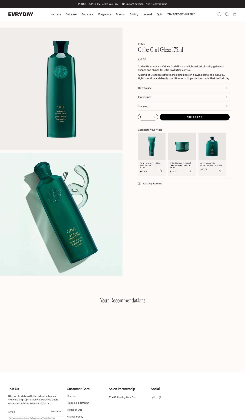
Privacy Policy (75, 416)
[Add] (160, 170)
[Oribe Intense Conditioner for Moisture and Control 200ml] (152, 146)
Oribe (141, 44)
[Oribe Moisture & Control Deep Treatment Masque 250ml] (182, 146)
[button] (56, 14)
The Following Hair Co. (122, 397)
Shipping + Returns (78, 402)
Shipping (143, 106)
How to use (145, 88)
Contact (71, 396)
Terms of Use (74, 409)
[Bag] (234, 14)
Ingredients (144, 97)
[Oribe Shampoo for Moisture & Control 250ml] (212, 146)
